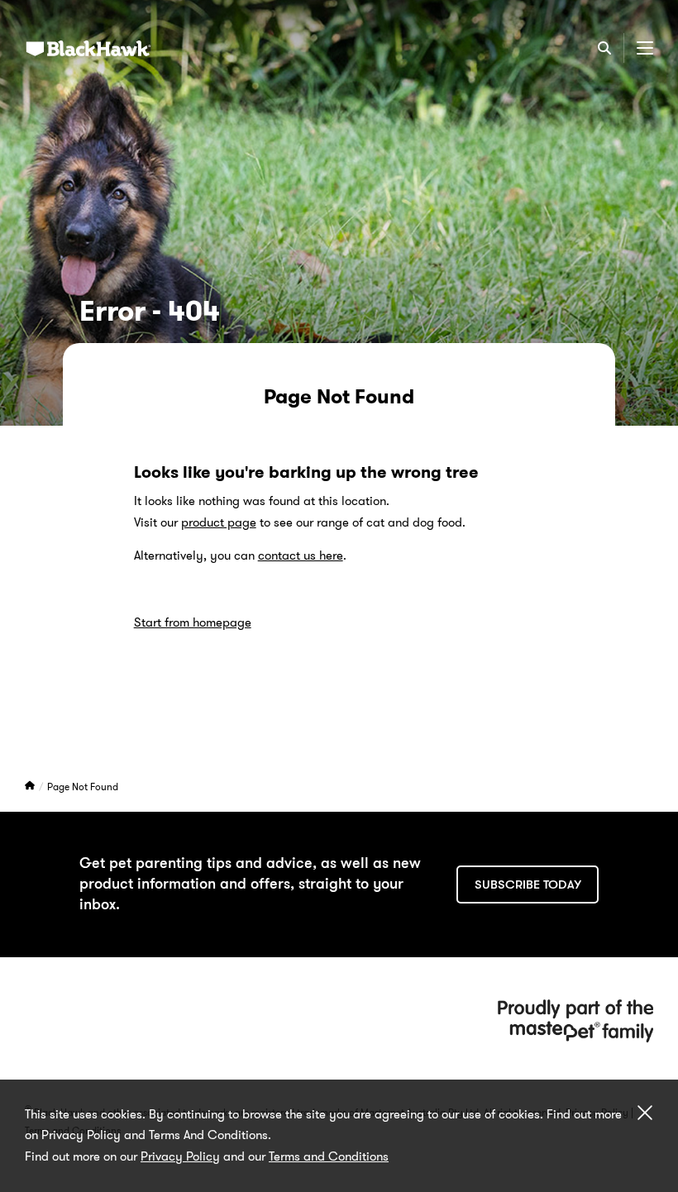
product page (218, 522)
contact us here (300, 555)
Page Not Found (82, 787)
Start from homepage (192, 622)
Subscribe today (528, 884)
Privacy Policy (180, 1156)
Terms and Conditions (329, 1156)
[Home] (31, 787)
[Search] (604, 48)
